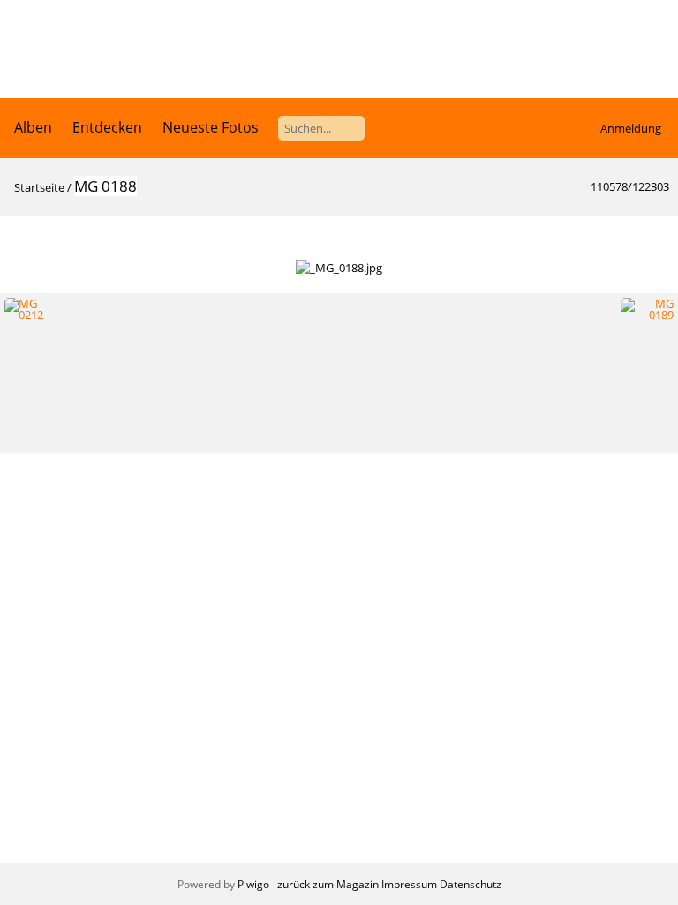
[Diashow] (23, 234)
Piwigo (253, 884)
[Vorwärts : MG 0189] (654, 234)
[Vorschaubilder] (580, 234)
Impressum (409, 884)
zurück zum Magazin (328, 884)
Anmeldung (630, 128)
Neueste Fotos (210, 127)
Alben (33, 127)
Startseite (39, 187)
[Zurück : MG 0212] (617, 234)
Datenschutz (470, 884)
